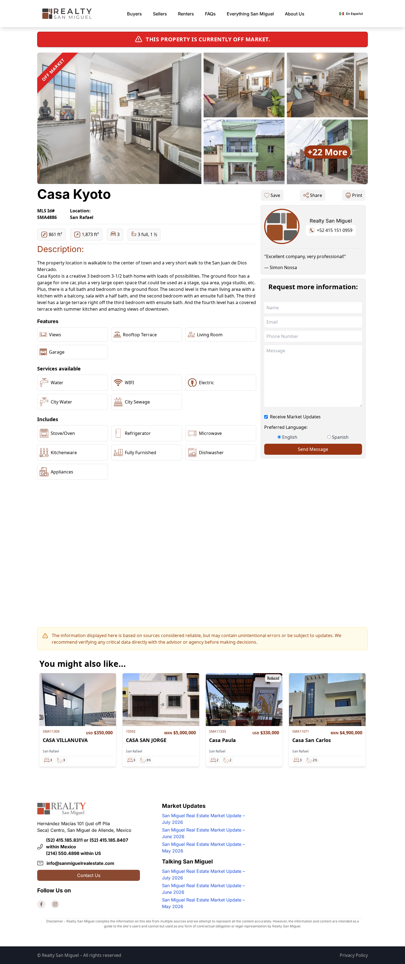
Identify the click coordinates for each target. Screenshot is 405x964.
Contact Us (88, 875)
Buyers (134, 14)
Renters (186, 14)
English (289, 437)
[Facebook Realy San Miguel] (41, 904)
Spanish (340, 437)
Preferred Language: (285, 427)
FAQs (210, 14)
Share (316, 195)
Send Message (313, 449)
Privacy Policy (354, 955)
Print (357, 195)
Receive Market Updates (295, 417)
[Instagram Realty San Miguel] (55, 904)
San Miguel (250, 14)
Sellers (160, 14)
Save (275, 195)
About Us (294, 14)
